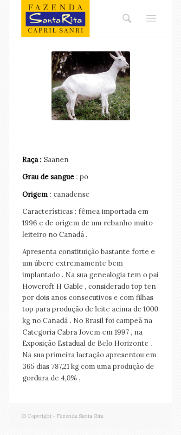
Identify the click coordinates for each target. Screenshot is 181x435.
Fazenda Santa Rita (80, 416)
